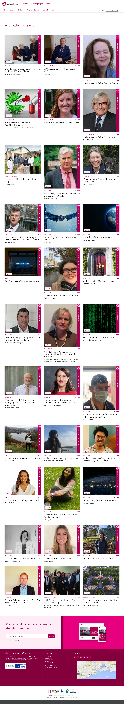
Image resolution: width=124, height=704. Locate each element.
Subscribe (51, 636)
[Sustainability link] (73, 691)
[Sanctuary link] (49, 691)
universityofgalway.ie (111, 10)
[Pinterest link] (90, 657)
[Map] (96, 669)
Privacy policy (51, 640)
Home (5, 10)
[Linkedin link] (84, 657)
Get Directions (51, 665)
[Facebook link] (78, 657)
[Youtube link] (81, 657)
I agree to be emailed (13, 640)
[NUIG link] (87, 657)
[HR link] (62, 691)
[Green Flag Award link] (67, 691)
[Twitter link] (75, 657)
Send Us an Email (52, 667)
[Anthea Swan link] (56, 691)
